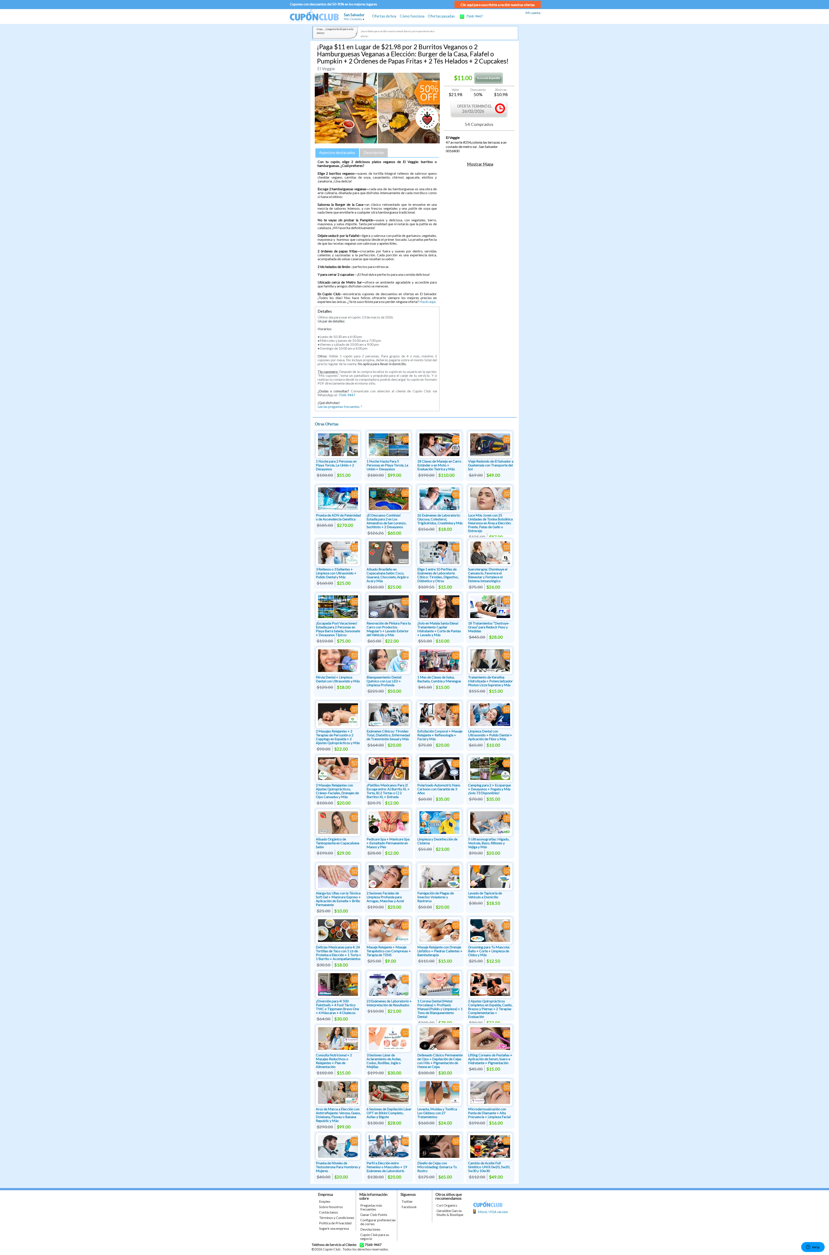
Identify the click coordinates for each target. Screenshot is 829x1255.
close (455, 658)
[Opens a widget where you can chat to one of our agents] (813, 1247)
